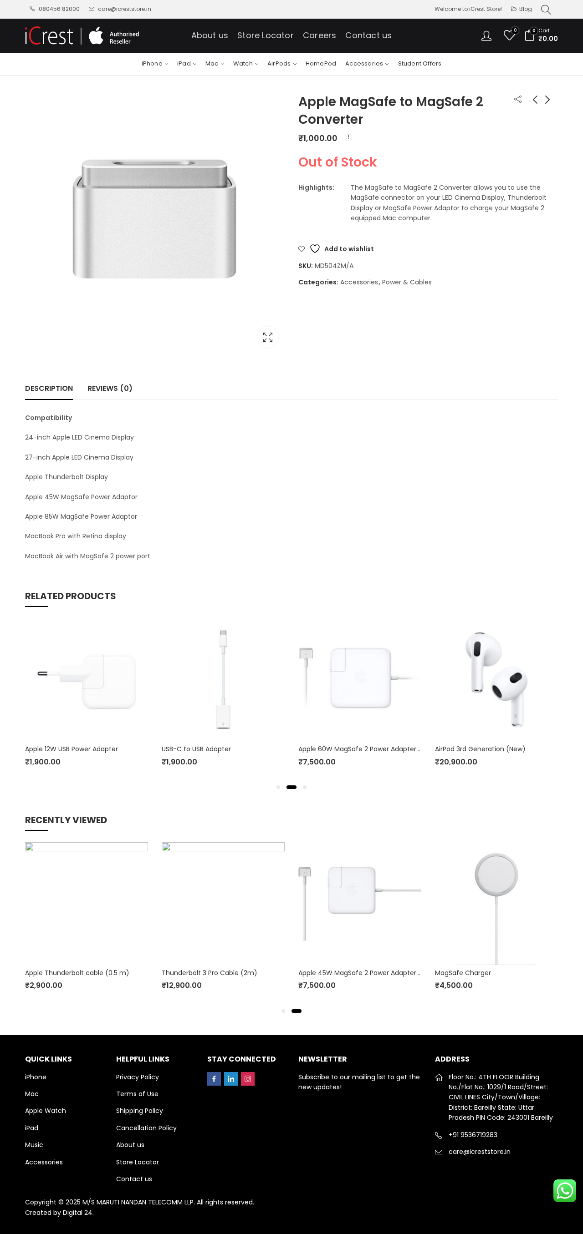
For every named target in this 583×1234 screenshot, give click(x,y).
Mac (32, 1093)
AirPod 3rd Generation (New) (480, 749)
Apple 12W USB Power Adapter (71, 749)
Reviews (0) (110, 388)
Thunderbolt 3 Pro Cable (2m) (209, 972)
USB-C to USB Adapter (196, 749)
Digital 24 (77, 1212)
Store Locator (137, 1162)
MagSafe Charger (463, 972)
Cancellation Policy (146, 1128)
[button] (278, 787)
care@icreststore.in (480, 1151)
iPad (31, 1128)
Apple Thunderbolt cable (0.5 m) (77, 972)
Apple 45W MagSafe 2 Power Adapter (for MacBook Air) (386, 972)
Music (34, 1144)
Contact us (134, 1178)
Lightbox (267, 337)
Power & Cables (407, 282)
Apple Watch (45, 1110)
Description (49, 388)
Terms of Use (137, 1093)
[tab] (49, 389)
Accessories (359, 282)
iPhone (35, 1077)
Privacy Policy (137, 1077)
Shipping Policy (139, 1110)
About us (130, 1144)
